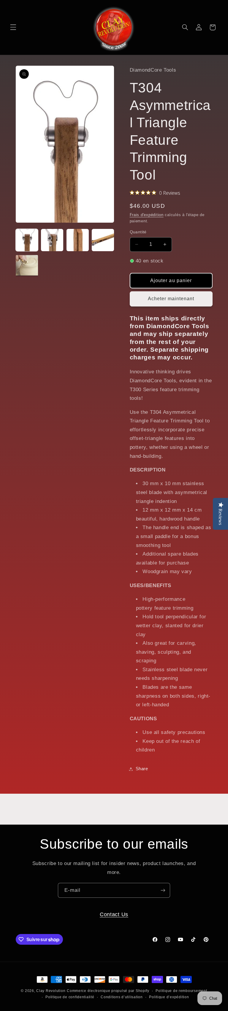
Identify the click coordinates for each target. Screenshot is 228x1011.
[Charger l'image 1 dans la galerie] (27, 240)
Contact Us (114, 914)
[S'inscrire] (163, 890)
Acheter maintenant (171, 298)
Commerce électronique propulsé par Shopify (108, 991)
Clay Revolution (50, 991)
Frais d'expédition (147, 215)
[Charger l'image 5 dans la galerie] (27, 265)
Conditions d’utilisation (122, 997)
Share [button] (142, 768)
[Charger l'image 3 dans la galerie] (77, 240)
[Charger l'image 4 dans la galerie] (103, 240)
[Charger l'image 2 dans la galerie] (52, 240)
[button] (13, 27)
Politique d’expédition (169, 997)
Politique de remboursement (181, 991)
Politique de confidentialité (69, 997)
